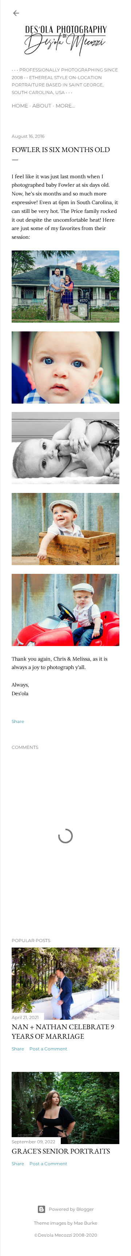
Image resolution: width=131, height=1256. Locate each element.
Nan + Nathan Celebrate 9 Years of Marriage (63, 1031)
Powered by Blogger (71, 1209)
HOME (20, 105)
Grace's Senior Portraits (61, 1151)
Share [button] (18, 721)
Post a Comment (48, 1048)
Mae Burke (85, 1223)
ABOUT (41, 105)
